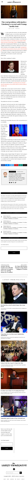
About (5, 479)
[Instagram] (13, 182)
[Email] (25, 165)
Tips (15, 479)
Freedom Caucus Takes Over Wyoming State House (12, 390)
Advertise (12, 479)
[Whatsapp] (20, 165)
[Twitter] (12, 165)
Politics (17, 28)
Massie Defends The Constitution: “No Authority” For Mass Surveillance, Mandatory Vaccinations (15, 218)
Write (8, 479)
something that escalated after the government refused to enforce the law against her (14, 49)
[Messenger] (7, 165)
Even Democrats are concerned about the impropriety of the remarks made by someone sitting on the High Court (14, 84)
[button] (21, 473)
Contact (23, 479)
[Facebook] (3, 165)
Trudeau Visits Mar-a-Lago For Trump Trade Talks (12, 363)
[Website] (15, 182)
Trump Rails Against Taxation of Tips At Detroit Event (13, 418)
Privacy (18, 479)
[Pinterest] (16, 165)
